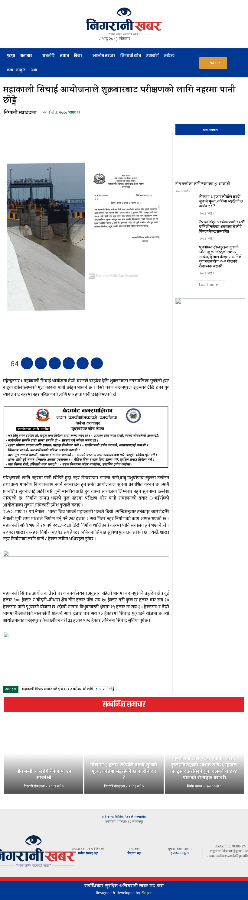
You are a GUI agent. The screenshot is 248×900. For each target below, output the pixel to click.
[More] (96, 363)
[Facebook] (27, 363)
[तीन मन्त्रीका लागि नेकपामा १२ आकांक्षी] (210, 159)
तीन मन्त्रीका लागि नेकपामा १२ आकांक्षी (202, 184)
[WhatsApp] (69, 363)
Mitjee (146, 892)
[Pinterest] (55, 363)
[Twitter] (41, 363)
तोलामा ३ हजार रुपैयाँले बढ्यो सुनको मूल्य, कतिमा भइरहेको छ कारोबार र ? (221, 202)
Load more (208, 284)
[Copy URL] (83, 363)
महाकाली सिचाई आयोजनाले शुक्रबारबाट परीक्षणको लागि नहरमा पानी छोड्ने (68, 689)
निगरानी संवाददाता (20, 113)
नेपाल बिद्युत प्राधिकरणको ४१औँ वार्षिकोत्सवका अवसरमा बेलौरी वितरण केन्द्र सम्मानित (221, 227)
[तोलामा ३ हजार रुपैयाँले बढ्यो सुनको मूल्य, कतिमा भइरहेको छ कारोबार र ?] (185, 203)
